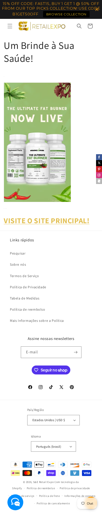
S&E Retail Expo (43, 482)
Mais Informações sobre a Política (37, 320)
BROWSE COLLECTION (66, 14)
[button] (9, 26)
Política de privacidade (75, 488)
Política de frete (49, 496)
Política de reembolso (27, 309)
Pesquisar (18, 253)
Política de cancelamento (53, 503)
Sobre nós (18, 264)
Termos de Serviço (24, 276)
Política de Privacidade (28, 287)
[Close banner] (97, 9)
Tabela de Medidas (24, 298)
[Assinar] (75, 352)
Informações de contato (79, 496)
